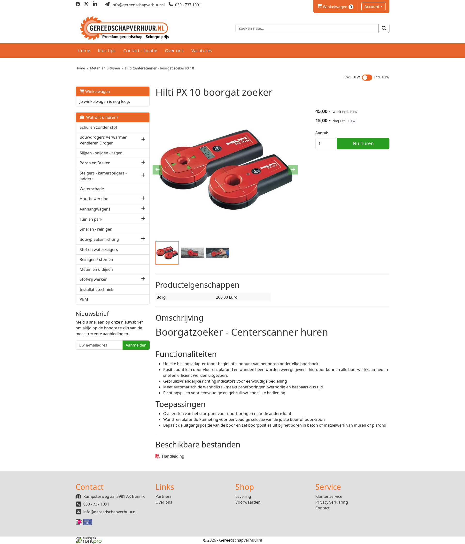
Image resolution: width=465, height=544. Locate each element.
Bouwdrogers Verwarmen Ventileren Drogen (103, 140)
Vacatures (201, 50)
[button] (143, 140)
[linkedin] (95, 5)
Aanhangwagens (95, 209)
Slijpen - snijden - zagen (101, 153)
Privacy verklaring (331, 502)
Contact (322, 508)
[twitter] (86, 5)
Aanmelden (136, 345)
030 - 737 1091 (96, 504)
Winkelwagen (334, 6)
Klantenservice (328, 496)
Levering (243, 496)
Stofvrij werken (94, 279)
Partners (163, 496)
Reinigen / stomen (96, 259)
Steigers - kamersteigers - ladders (103, 175)
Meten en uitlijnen (105, 68)
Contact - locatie (140, 50)
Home (84, 50)
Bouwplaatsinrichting (99, 239)
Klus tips (107, 50)
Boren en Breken (95, 163)
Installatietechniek (96, 289)
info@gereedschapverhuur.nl (109, 511)
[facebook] (78, 5)
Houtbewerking (94, 198)
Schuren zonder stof (98, 127)
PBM (84, 299)
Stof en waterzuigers (99, 249)
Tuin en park (91, 219)
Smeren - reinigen (96, 229)
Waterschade (92, 188)
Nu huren (363, 143)
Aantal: (321, 133)
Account (372, 6)
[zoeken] (384, 28)
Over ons (174, 50)
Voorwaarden (248, 502)
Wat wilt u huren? (101, 117)
